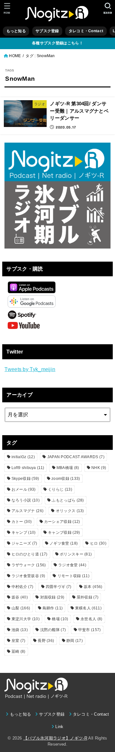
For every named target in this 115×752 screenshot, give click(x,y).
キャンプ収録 (64, 532)
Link (59, 726)
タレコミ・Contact (86, 31)
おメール (24, 489)
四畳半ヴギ (59, 586)
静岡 (74, 640)
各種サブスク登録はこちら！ (57, 43)
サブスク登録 (47, 31)
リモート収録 (73, 576)
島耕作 (52, 608)
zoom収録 (65, 478)
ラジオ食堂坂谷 (28, 576)
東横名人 (88, 608)
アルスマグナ (27, 511)
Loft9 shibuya (28, 467)
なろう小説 (26, 500)
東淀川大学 (26, 619)
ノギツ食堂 (64, 543)
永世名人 (91, 619)
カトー (22, 521)
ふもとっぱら (68, 500)
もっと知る (16, 31)
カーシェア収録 (62, 521)
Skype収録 (25, 478)
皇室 (19, 640)
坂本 (93, 586)
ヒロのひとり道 (30, 554)
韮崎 (19, 651)
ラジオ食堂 (72, 565)
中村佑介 (22, 586)
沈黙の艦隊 (53, 630)
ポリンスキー (76, 554)
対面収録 (52, 597)
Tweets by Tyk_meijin (29, 369)
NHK (98, 467)
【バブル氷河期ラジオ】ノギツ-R (55, 738)
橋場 (60, 619)
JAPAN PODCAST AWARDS (75, 457)
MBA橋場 (68, 467)
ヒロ (98, 543)
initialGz (23, 457)
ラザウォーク (29, 565)
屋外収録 (87, 597)
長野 (46, 640)
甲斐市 (89, 630)
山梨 (21, 608)
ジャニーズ (24, 543)
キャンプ (24, 532)
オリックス (70, 511)
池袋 (20, 630)
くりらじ (60, 489)
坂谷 (20, 597)
